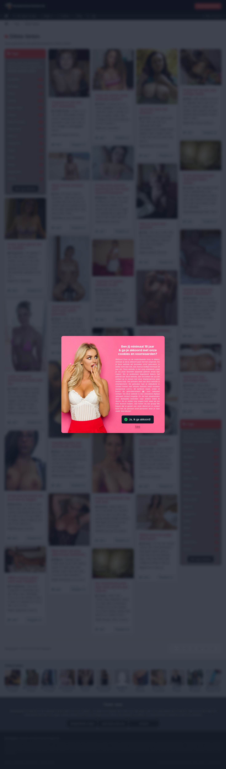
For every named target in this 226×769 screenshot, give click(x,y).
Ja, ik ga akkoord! (140, 419)
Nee (137, 426)
